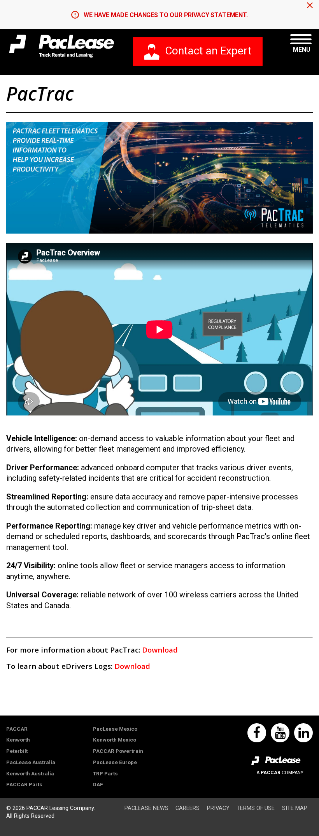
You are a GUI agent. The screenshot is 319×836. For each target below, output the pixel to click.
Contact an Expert (208, 50)
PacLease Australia (30, 762)
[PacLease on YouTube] (280, 733)
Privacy (218, 808)
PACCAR (17, 729)
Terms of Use (256, 808)
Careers (187, 808)
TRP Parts (105, 773)
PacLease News (146, 808)
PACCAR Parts (24, 784)
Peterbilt (17, 751)
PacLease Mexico (115, 729)
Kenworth (18, 740)
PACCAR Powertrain (118, 751)
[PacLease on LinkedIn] (303, 733)
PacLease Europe (115, 762)
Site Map (294, 808)
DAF (98, 784)
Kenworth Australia (30, 773)
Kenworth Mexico (114, 740)
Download (160, 649)
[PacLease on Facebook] (256, 733)
